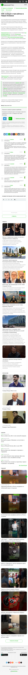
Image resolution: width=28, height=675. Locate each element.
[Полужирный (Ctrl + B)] (3, 199)
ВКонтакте (15, 92)
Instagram (9, 92)
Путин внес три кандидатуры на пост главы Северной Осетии (13, 285)
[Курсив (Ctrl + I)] (6, 199)
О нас (2, 652)
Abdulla (11, 185)
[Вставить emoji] (14, 199)
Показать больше (14, 640)
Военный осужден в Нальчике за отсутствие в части (12, 440)
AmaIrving (12, 139)
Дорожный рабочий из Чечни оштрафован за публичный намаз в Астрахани (12, 487)
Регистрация (14, 212)
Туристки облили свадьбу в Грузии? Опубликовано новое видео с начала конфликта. (13, 590)
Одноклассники (21, 92)
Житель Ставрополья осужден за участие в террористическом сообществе (13, 237)
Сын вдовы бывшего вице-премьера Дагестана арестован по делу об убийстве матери (13, 456)
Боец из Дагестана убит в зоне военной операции (13, 436)
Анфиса (11, 152)
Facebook (5, 92)
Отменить (14, 216)
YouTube (5, 95)
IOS (20, 82)
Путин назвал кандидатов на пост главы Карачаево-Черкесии (12, 305)
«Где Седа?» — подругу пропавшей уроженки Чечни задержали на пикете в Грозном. (12, 540)
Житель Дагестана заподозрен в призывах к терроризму (12, 450)
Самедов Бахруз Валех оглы (9, 390)
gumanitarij (12, 163)
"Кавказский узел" (5, 32)
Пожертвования (24, 652)
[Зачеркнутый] (11, 199)
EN (4, 1)
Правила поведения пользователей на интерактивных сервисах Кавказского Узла (14, 667)
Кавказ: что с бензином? (7, 8)
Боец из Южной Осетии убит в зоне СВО (11, 446)
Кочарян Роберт (6, 409)
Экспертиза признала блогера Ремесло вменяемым (12, 360)
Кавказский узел (5, 76)
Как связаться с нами (12, 652)
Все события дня (23, 465)
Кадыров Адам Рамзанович (9, 427)
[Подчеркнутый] (8, 199)
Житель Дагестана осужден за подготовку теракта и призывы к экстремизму (13, 462)
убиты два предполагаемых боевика (15, 37)
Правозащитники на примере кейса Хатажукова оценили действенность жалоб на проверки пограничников (13, 330)
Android (17, 82)
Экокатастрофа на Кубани (21, 8)
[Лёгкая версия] (6, 1)
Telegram (5, 88)
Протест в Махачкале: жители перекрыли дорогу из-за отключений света (13, 564)
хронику (5, 77)
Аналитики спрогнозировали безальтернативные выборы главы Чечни (12, 260)
